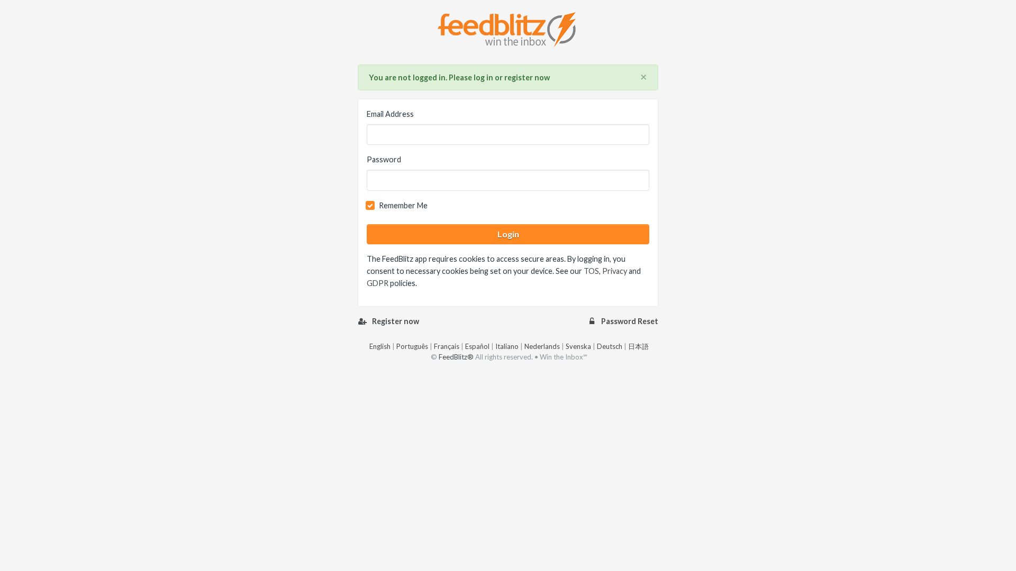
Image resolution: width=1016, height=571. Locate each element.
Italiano (507, 346)
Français (446, 346)
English (380, 346)
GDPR (377, 283)
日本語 (638, 346)
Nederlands (542, 346)
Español (477, 346)
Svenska (578, 346)
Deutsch (609, 346)
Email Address (390, 113)
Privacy (614, 270)
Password (384, 159)
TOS (591, 270)
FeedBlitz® (456, 357)
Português (412, 346)
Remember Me (403, 205)
